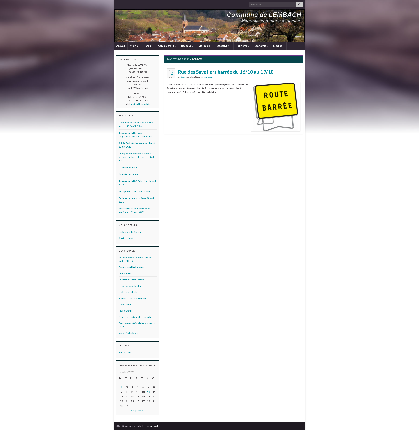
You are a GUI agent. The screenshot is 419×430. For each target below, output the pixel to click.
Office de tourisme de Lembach (135, 317)
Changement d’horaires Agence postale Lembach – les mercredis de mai (137, 157)
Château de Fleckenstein (131, 279)
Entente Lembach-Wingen (132, 298)
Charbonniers (126, 273)
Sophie (184, 77)
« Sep (134, 410)
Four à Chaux (125, 310)
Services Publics (127, 238)
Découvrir (223, 45)
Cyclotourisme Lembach (131, 285)
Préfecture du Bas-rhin (130, 231)
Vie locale (204, 45)
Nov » (141, 410)
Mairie (134, 45)
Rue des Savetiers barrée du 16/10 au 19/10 (225, 72)
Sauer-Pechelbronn (128, 332)
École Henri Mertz (128, 292)
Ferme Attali (125, 304)
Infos (148, 45)
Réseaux (186, 45)
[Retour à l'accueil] (209, 25)
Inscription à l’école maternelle (134, 191)
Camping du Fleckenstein (131, 267)
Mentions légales (152, 426)
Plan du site (125, 352)
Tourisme (242, 45)
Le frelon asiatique (128, 167)
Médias (278, 45)
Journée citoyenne (128, 174)
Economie (260, 45)
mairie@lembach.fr (140, 104)
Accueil (120, 45)
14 (148, 391)
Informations (207, 77)
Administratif (166, 45)
